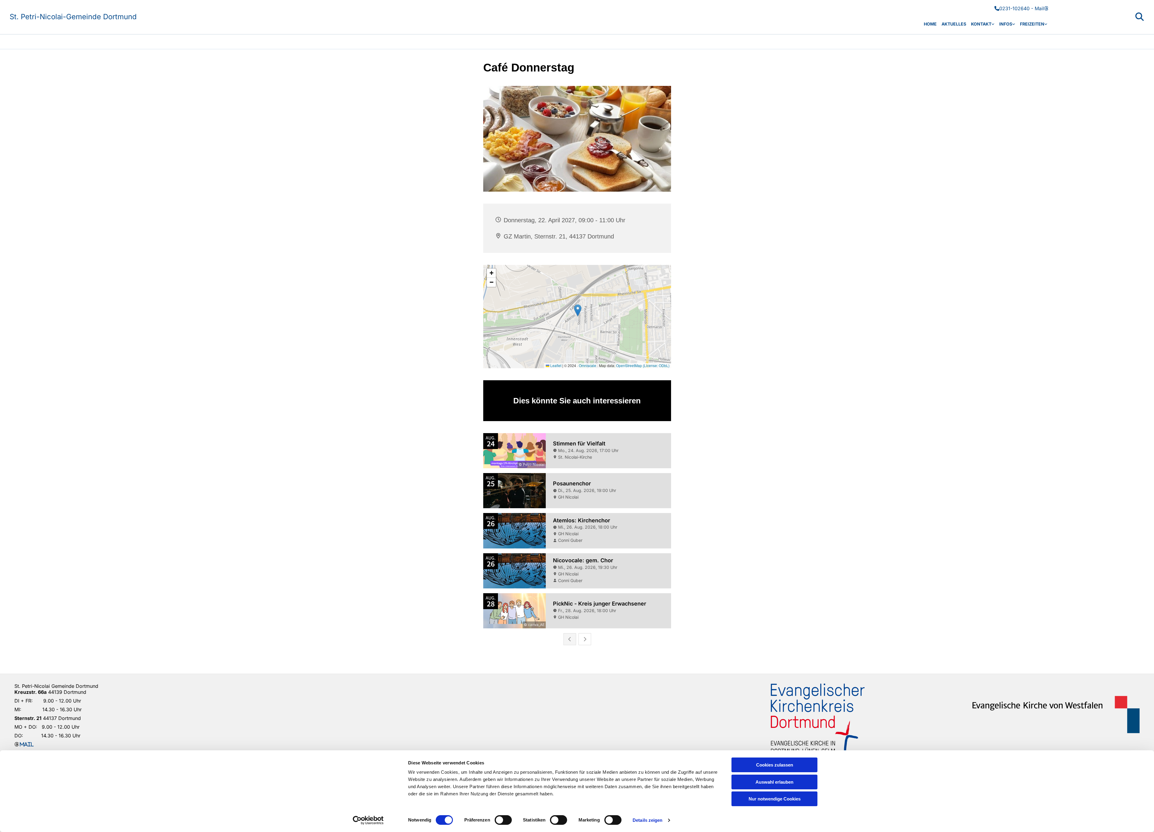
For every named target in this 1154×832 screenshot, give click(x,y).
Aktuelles (954, 23)
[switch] (503, 820)
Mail (1041, 8)
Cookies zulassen (774, 764)
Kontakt (981, 23)
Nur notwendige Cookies (775, 798)
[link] (983, 24)
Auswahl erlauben (774, 782)
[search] (1139, 17)
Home (930, 23)
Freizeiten (1032, 23)
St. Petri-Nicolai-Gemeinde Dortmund (73, 16)
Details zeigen (647, 820)
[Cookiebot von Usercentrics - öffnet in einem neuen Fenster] (368, 820)
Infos (1005, 23)
